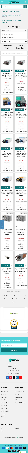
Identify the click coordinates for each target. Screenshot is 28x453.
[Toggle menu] (2, 2)
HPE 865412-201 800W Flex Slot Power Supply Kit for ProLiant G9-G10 (21, 75)
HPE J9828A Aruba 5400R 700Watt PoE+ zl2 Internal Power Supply (7, 232)
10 (20, 298)
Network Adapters (20, 402)
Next (14, 302)
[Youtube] (20, 377)
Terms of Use (4, 402)
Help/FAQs (4, 400)
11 (24, 298)
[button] (25, 41)
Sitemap (3, 416)
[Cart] (25, 2)
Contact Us (4, 397)
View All (17, 428)
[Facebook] (7, 377)
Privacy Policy (5, 405)
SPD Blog (3, 414)
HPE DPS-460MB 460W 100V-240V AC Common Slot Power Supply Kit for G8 (21, 154)
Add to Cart (5, 70)
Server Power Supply (7, 34)
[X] (14, 377)
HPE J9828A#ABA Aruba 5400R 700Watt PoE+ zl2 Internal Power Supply (21, 232)
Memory (17, 394)
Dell (2, 431)
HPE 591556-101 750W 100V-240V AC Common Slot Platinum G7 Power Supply (7, 115)
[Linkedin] (17, 377)
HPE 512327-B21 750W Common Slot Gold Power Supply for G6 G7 (21, 270)
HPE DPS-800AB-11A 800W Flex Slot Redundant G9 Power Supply (21, 193)
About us (3, 394)
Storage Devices (19, 391)
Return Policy (4, 408)
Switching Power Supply (8, 37)
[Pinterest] (10, 377)
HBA (16, 400)
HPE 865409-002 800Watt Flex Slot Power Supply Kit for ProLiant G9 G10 (7, 76)
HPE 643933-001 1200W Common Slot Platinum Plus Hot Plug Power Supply (21, 115)
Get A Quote (4, 391)
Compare (12, 71)
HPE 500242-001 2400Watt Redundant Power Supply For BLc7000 (7, 271)
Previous (5, 295)
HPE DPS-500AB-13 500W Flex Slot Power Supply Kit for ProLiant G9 (7, 193)
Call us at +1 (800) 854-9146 (14, 373)
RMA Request (4, 411)
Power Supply (19, 397)
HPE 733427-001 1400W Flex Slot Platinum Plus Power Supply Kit (7, 154)
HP (2, 428)
